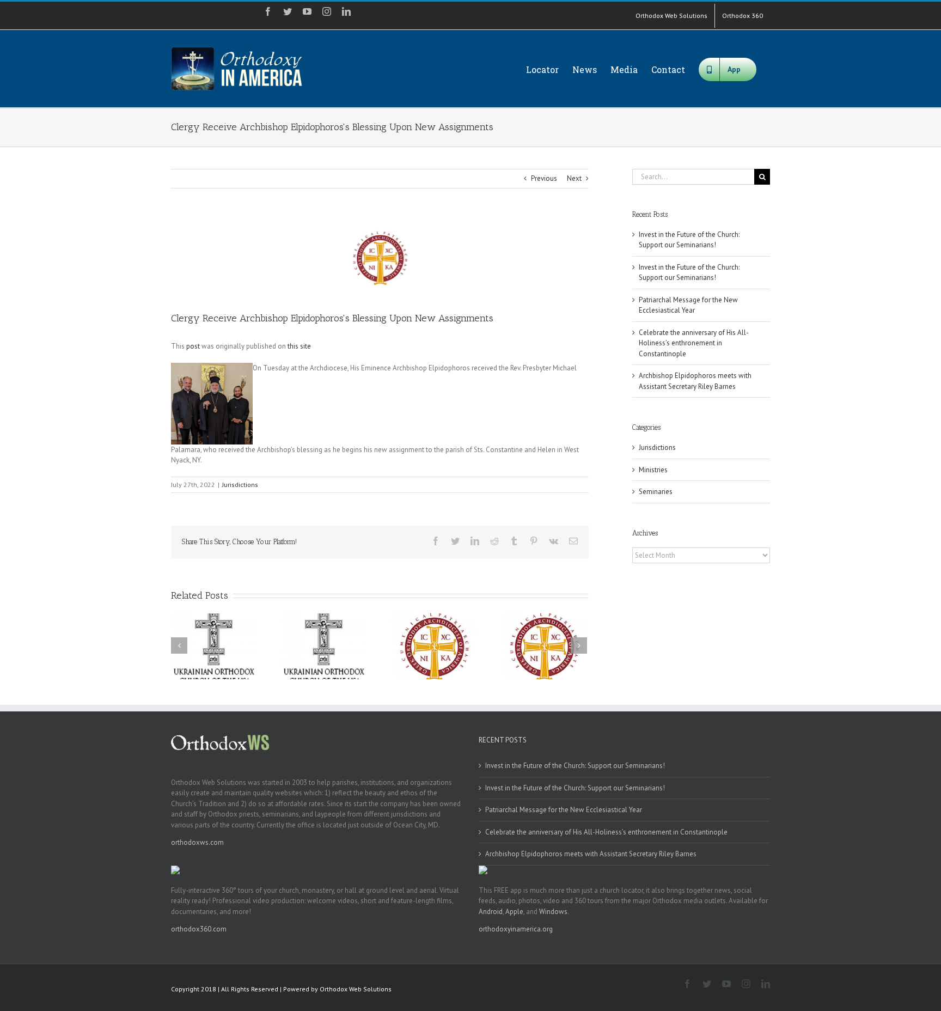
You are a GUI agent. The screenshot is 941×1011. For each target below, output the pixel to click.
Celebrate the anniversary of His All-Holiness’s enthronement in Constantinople (694, 343)
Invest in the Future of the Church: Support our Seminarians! (689, 240)
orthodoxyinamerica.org (516, 929)
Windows (553, 911)
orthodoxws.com (197, 842)
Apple (514, 911)
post (193, 346)
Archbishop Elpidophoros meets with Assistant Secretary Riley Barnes (590, 853)
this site (299, 346)
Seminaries (656, 491)
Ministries (653, 469)
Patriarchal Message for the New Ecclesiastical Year (563, 809)
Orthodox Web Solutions (356, 989)
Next (574, 178)
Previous (544, 178)
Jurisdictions (240, 484)
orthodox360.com (199, 929)
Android (491, 911)
